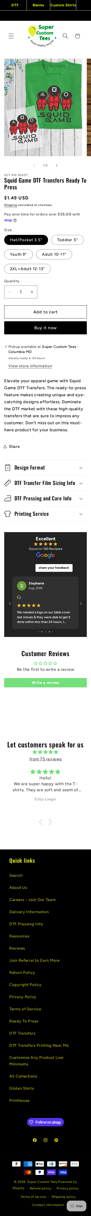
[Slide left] (34, 165)
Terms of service (33, 1196)
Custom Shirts (63, 5)
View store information (30, 366)
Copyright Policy (25, 984)
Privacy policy (68, 1188)
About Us (18, 887)
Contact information (48, 1205)
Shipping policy (64, 1196)
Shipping (10, 205)
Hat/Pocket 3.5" (26, 239)
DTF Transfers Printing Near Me (39, 1045)
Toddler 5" (67, 239)
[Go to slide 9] (52, 631)
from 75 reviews (45, 759)
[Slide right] (57, 165)
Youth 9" (18, 254)
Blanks (38, 5)
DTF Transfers (22, 1033)
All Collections (23, 1076)
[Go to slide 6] (41, 631)
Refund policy (40, 1188)
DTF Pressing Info (26, 924)
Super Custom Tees (42, 1182)
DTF (14, 5)
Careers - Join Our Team (32, 899)
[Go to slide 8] (49, 631)
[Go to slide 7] (45, 632)
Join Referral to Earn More (34, 960)
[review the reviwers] (19, 598)
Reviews (17, 948)
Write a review (45, 682)
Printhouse (19, 1100)
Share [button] (14, 446)
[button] (11, 36)
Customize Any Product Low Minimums (36, 1060)
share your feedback (54, 568)
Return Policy (22, 972)
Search (15, 875)
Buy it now (45, 327)
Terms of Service (25, 1009)
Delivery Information (29, 911)
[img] (45, 752)
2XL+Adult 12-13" (27, 268)
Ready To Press (23, 1021)
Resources (19, 936)
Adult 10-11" (54, 254)
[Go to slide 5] (38, 631)
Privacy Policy (22, 996)
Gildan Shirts (21, 1088)
